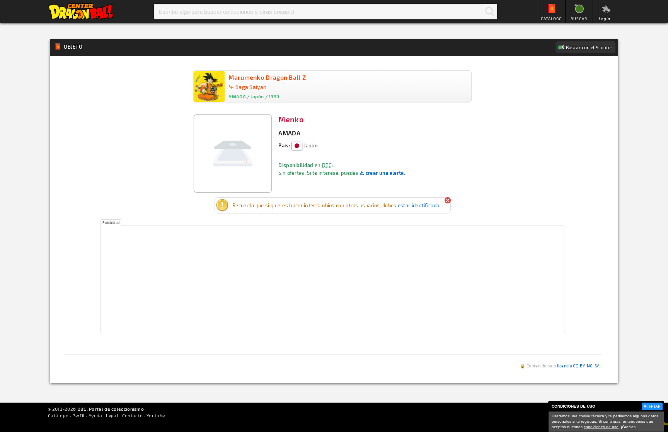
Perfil (78, 415)
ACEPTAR (652, 406)
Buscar (489, 11)
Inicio (81, 11)
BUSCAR (579, 18)
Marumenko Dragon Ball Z (267, 77)
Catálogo (58, 415)
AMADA (289, 133)
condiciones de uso (601, 427)
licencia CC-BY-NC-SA (578, 365)
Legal (112, 415)
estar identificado (418, 205)
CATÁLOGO (551, 18)
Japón (310, 145)
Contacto (132, 415)
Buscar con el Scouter (589, 47)
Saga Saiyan (250, 87)
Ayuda (95, 415)
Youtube (156, 415)
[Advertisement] (332, 279)
